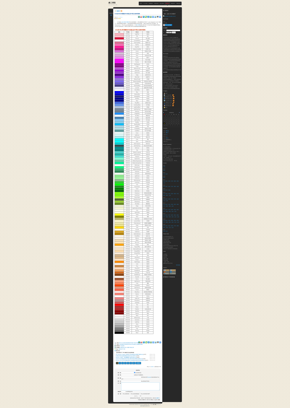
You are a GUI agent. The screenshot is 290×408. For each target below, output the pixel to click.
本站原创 (122, 345)
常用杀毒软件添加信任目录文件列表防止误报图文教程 (131, 344)
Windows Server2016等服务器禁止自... (171, 45)
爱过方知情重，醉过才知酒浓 (169, 153)
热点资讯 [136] (168, 100)
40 (133, 363)
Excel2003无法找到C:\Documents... (171, 85)
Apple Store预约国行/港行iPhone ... (171, 46)
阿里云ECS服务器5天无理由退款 (170, 248)
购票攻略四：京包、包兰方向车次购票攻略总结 (172, 82)
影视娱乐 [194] (168, 96)
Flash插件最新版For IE (168, 236)
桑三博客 (138, 25)
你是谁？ (165, 154)
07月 (172, 181)
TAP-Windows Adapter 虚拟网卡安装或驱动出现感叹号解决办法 (129, 354)
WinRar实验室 (166, 244)
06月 (169, 186)
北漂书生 (165, 257)
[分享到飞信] (155, 17)
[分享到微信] (146, 17)
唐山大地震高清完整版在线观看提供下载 (172, 69)
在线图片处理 (166, 239)
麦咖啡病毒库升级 (167, 242)
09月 (164, 177)
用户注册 (165, 23)
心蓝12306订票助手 (125, 22)
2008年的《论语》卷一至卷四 (169, 77)
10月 (178, 186)
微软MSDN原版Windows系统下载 (170, 245)
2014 (164, 192)
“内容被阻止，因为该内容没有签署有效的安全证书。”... (171, 60)
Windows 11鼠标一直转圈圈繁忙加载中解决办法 (126, 357)
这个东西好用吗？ (167, 146)
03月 (164, 181)
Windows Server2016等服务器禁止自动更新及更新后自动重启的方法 (131, 360)
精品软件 (173, 3)
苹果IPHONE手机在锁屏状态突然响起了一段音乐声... (172, 51)
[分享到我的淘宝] (153, 17)
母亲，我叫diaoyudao (167, 83)
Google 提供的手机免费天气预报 (170, 86)
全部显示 (138, 363)
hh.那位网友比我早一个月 (168, 150)
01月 (164, 193)
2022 (164, 169)
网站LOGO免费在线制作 (168, 238)
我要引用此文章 (130, 347)
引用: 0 (152, 366)
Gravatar (149, 377)
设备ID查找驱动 (166, 241)
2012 (164, 203)
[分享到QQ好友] (158, 17)
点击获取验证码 (129, 391)
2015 (164, 188)
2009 (164, 219)
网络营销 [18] (168, 105)
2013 (164, 197)
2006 (164, 229)
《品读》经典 (166, 261)
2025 (164, 165)
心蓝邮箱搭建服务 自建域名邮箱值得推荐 (171, 39)
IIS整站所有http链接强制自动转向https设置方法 (126, 355)
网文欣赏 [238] (168, 98)
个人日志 (145, 3)
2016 (164, 185)
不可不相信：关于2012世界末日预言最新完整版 (171, 66)
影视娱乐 (151, 3)
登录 (164, 21)
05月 (169, 181)
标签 (166, 107)
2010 (164, 213)
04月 (167, 181)
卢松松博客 (165, 260)
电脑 (120, 349)
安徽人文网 (165, 258)
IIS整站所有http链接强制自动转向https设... (171, 40)
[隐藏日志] (165, 56)
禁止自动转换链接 (135, 393)
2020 (164, 176)
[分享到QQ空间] (139, 17)
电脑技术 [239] (168, 102)
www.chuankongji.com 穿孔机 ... (170, 160)
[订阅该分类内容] (173, 95)
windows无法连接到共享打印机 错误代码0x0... (172, 43)
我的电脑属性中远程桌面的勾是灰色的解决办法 (172, 76)
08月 (164, 170)
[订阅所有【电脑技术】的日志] (121, 11)
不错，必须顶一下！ (167, 157)
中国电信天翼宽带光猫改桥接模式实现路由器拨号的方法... (172, 59)
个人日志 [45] (168, 95)
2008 (164, 224)
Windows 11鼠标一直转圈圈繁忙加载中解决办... (171, 42)
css (160, 404)
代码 (124, 349)
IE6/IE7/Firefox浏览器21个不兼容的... (171, 80)
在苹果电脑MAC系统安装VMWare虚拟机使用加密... (172, 49)
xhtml (158, 404)
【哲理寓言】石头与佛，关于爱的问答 (171, 74)
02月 (167, 193)
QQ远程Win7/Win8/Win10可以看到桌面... (171, 57)
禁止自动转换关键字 (145, 393)
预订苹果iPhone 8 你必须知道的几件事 (171, 48)
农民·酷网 (165, 255)
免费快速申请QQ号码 (167, 263)
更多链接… (178, 265)
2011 (164, 208)
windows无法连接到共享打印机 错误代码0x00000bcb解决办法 (129, 358)
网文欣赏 (156, 3)
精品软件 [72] (168, 104)
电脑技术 (167, 3)
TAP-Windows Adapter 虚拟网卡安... (171, 37)
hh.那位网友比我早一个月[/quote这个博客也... (171, 148)
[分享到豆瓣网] (151, 17)
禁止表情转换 (126, 393)
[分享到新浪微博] (141, 17)
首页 (141, 3)
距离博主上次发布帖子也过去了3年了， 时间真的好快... (171, 151)
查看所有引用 (123, 347)
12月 (164, 166)
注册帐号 (158, 398)
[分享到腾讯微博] (144, 17)
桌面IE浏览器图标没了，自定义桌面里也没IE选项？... (172, 79)
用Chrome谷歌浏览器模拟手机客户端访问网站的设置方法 (131, 342)
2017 (164, 179)
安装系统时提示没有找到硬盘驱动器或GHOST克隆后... (171, 88)
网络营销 (178, 3)
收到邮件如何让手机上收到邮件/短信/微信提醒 (171, 63)
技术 (122, 349)
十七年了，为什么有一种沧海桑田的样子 (172, 156)
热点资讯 (162, 3)
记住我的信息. (138, 372)
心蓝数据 (165, 254)
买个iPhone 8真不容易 (168, 159)
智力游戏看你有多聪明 (168, 247)
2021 (164, 172)
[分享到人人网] (148, 17)
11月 (164, 174)
